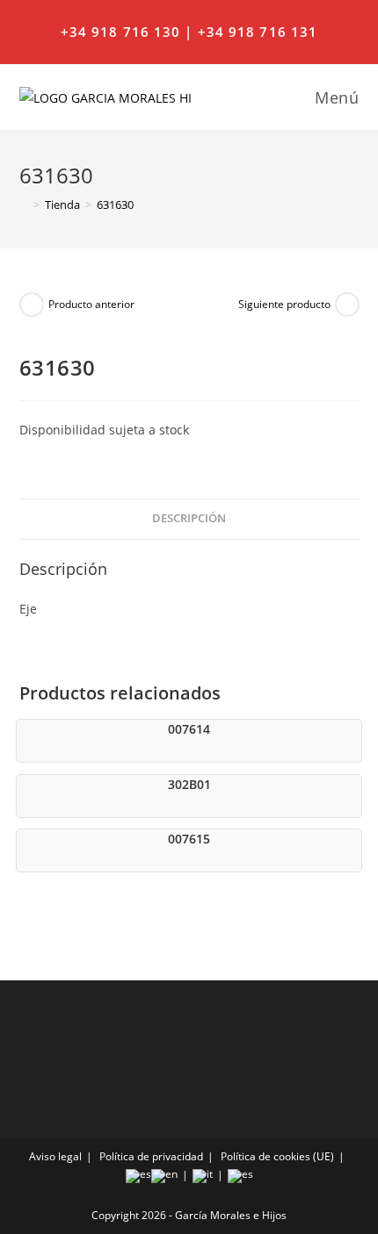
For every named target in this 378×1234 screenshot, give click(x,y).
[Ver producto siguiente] (347, 304)
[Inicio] (23, 204)
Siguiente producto (284, 304)
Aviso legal (55, 1156)
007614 (189, 729)
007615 (189, 838)
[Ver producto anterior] (31, 304)
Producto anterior (91, 304)
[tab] (189, 519)
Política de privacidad (151, 1156)
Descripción (189, 518)
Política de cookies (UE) (277, 1156)
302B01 (189, 784)
